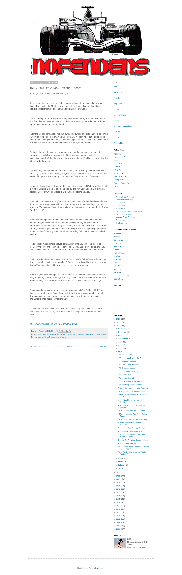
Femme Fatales (120, 247)
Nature (75, 334)
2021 (118, 479)
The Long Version (123, 223)
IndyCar (117, 256)
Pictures (117, 132)
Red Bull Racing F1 (121, 183)
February (122, 465)
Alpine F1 (117, 154)
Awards (117, 98)
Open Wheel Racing (121, 276)
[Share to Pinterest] (69, 331)
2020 (118, 482)
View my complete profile (137, 548)
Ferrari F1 (117, 167)
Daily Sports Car (122, 203)
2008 (118, 522)
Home (69, 347)
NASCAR (117, 272)
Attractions (118, 93)
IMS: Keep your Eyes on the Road (131, 358)
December (122, 329)
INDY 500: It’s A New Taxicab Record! (132, 420)
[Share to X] (64, 331)
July (120, 345)
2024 (118, 326)
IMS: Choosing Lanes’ (126, 368)
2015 (118, 499)
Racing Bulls (119, 180)
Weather (63, 337)
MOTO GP (118, 266)
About (116, 87)
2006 (118, 529)
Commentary (119, 240)
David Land (120, 206)
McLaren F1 (118, 173)
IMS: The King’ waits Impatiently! (130, 385)
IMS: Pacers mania (125, 375)
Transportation (54, 337)
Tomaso (133, 539)
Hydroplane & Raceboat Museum (129, 211)
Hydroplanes (119, 253)
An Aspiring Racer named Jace (130, 431)
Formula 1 (118, 250)
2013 (118, 506)
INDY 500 (63, 334)
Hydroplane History (123, 214)
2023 (118, 473)
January (121, 468)
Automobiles (118, 233)
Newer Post (35, 347)
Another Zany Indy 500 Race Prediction (133, 388)
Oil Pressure (120, 220)
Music (70, 334)
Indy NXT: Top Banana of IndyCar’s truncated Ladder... (131, 436)
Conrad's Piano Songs (124, 200)
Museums (117, 269)
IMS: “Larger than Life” (126, 378)
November (122, 332)
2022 (118, 476)
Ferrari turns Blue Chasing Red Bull (131, 428)
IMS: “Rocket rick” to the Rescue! (130, 381)
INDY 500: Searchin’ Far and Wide (131, 391)
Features (117, 243)
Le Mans (117, 263)
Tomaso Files (119, 143)
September (122, 339)
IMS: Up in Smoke (125, 355)
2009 (118, 519)
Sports (116, 137)
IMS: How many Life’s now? (128, 371)
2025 (118, 322)
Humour (53, 334)
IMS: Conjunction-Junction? (128, 365)
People (103, 334)
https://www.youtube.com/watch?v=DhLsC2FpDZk (53, 324)
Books (116, 109)
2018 (118, 489)
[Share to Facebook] (67, 331)
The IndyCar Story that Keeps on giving (133, 440)
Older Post (103, 347)
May (120, 352)
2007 (118, 526)
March (121, 462)
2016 (118, 496)
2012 (118, 509)
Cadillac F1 (118, 164)
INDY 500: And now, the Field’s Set (131, 411)
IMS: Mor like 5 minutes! (127, 361)
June (120, 349)
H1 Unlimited (121, 208)
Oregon (97, 334)
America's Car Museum (125, 197)
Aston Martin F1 (120, 157)
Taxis (46, 337)
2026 (118, 319)
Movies (116, 121)
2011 (118, 512)
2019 (118, 486)
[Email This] (58, 331)
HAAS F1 (117, 170)
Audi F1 (117, 160)
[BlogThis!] (61, 331)
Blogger (101, 568)
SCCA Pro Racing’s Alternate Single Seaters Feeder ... (132, 453)
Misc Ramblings (120, 115)
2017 (118, 493)
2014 (118, 503)
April (120, 458)
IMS (58, 334)
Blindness (46, 334)
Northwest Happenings (86, 334)
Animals (39, 334)
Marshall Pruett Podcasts (125, 217)
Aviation (117, 237)
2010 (118, 516)
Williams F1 (118, 186)
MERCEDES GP (120, 177)
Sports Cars (118, 279)
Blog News (118, 104)
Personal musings (37, 337)
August (121, 342)
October (121, 335)
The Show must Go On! (127, 444)
